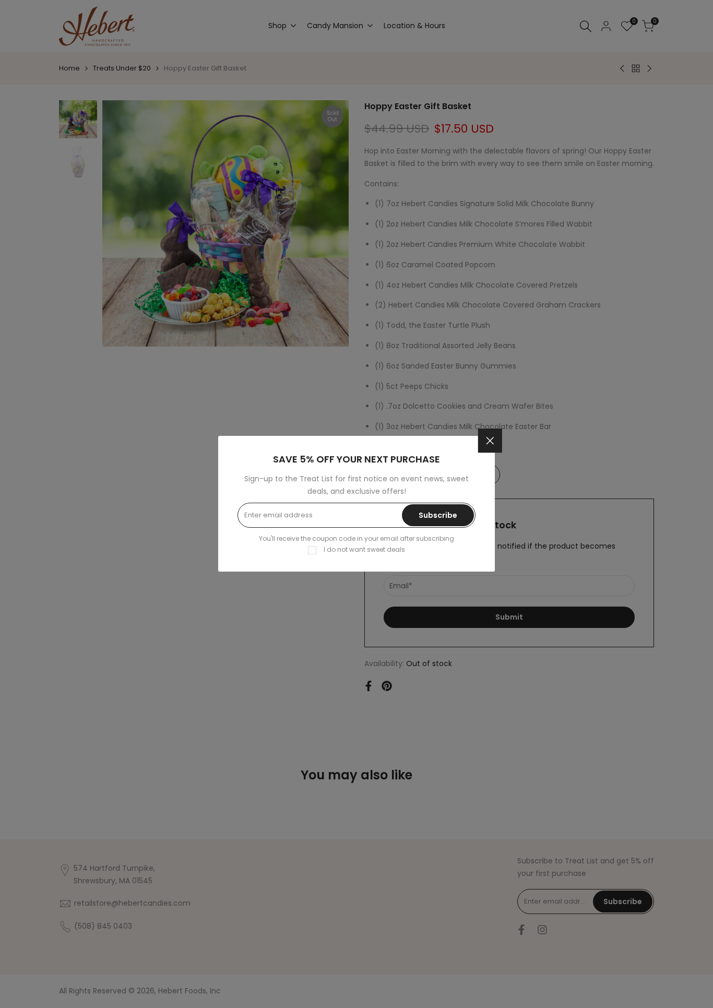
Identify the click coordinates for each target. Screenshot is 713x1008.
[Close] (490, 441)
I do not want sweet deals (364, 549)
